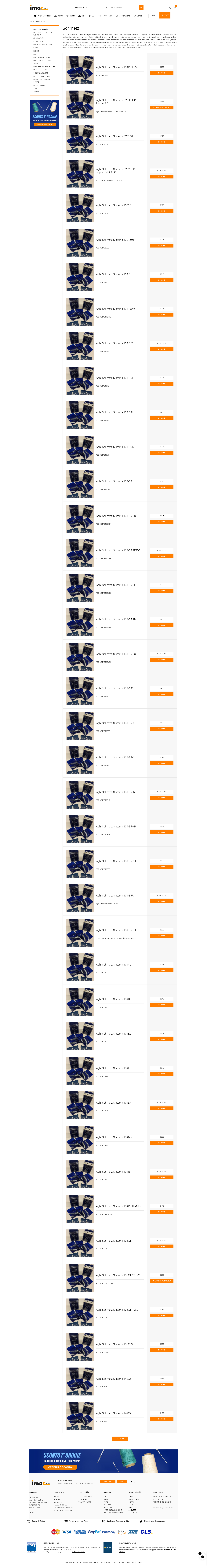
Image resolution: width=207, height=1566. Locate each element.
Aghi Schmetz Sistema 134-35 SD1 (116, 515)
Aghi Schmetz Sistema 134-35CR (115, 723)
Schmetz (132, 1510)
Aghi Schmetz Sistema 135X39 (114, 1344)
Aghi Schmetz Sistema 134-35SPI (116, 930)
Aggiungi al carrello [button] (163, 107)
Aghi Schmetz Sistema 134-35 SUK (117, 654)
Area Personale (85, 1497)
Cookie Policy (168, 1508)
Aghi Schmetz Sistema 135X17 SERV (118, 1275)
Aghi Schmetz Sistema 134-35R (115, 895)
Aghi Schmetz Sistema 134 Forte (115, 308)
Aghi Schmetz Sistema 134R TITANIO (118, 1206)
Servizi (139, 16)
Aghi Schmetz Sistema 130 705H (115, 239)
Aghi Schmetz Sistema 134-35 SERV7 (118, 550)
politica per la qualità (78, 1552)
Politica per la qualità (163, 1497)
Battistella (133, 1505)
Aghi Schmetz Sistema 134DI (113, 999)
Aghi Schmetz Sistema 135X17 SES (117, 1309)
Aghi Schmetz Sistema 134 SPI (114, 412)
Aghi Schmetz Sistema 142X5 (113, 1378)
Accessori (96, 16)
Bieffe (131, 1502)
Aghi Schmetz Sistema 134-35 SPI (116, 619)
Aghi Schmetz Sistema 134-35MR (116, 826)
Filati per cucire (111, 1505)
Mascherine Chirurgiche (44, 67)
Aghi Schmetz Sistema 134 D (113, 274)
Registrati (82, 1499)
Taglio (109, 16)
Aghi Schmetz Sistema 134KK (114, 1068)
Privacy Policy (158, 1508)
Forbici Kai (108, 1507)
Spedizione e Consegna (63, 1508)
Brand (38, 21)
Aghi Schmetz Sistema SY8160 (114, 136)
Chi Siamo (58, 1502)
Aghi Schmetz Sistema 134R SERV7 (117, 67)
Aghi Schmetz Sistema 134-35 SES (116, 585)
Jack (130, 1507)
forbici (36, 51)
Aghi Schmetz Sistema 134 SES (114, 343)
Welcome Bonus (60, 1505)
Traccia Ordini (84, 1502)
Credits (31, 1512)
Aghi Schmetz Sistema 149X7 (113, 1413)
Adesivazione (124, 16)
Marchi (57, 1500)
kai (34, 54)
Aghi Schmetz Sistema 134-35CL (115, 688)
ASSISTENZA (38, 41)
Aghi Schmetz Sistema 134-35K (115, 757)
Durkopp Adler (135, 1499)
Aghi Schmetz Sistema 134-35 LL (115, 481)
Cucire (60, 16)
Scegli (163, 73)
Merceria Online (40, 70)
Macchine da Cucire (41, 57)
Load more (119, 1439)
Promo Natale (39, 85)
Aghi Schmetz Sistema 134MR (114, 1137)
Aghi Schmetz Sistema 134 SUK (115, 446)
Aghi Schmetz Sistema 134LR (113, 1102)
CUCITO (36, 48)
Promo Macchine (44, 16)
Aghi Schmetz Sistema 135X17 (114, 1240)
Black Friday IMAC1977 (42, 45)
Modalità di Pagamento (63, 1510)
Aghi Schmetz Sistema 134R (113, 1171)
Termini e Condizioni (162, 1502)
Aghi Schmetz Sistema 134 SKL (114, 377)
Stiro (83, 16)
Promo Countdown (41, 76)
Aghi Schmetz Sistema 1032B (113, 205)
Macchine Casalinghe (113, 1510)
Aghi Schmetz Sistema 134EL (113, 1033)
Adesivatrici (38, 38)
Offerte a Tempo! (40, 73)
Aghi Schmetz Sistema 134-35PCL (116, 861)
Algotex (132, 1497)
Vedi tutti (133, 1513)
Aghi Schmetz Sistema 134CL (113, 964)
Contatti (57, 1497)
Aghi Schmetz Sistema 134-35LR (115, 792)
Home (32, 21)
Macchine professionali (114, 1513)
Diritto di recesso (161, 1499)
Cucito (72, 16)
